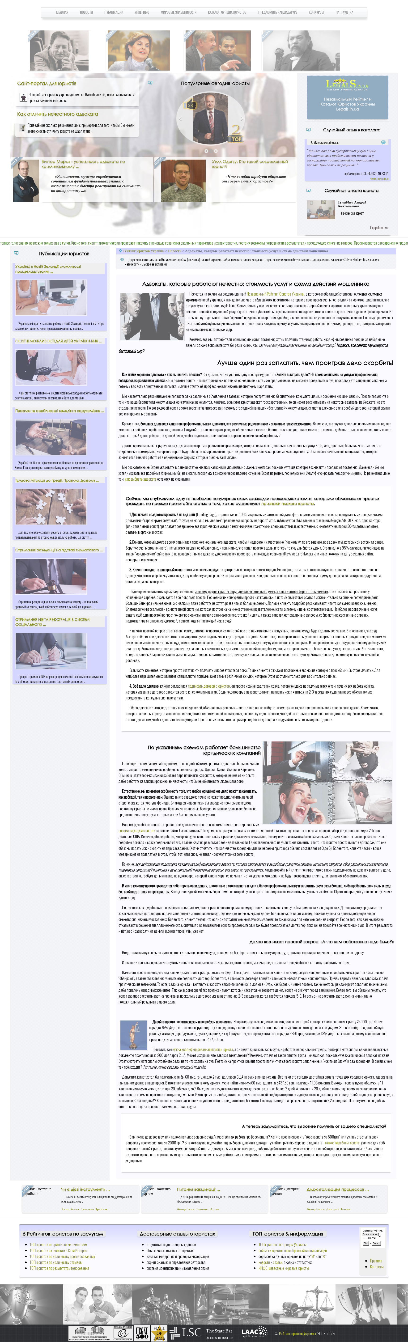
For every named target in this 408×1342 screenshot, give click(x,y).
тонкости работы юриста (342, 1143)
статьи (277, 1262)
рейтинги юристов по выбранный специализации (293, 1250)
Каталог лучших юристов (227, 12)
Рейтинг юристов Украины (143, 251)
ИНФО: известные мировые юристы (284, 1268)
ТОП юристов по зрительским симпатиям (58, 1244)
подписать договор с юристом (209, 686)
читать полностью (379, 179)
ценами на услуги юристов (137, 830)
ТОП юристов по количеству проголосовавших (62, 1256)
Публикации (113, 12)
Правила (376, 1261)
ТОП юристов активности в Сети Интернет (59, 1250)
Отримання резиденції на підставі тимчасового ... (59, 550)
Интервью (142, 12)
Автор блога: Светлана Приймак (84, 1209)
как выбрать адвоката (141, 479)
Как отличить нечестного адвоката (57, 114)
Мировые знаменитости (178, 12)
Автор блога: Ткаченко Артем (198, 1209)
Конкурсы (316, 12)
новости (264, 1262)
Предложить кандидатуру (277, 12)
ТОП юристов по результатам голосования (59, 1268)
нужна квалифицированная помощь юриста (202, 1049)
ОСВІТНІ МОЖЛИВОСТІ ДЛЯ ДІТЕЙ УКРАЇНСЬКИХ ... (58, 341)
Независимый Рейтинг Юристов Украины (275, 294)
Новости (86, 12)
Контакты (377, 1267)
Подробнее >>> (379, 227)
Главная (62, 12)
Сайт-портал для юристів (46, 83)
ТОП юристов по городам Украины (282, 1244)
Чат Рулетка (344, 12)
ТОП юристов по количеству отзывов (56, 1262)
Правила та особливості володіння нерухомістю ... (59, 410)
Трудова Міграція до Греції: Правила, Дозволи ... (57, 480)
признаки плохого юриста (287, 503)
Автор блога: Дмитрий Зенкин (329, 1209)
